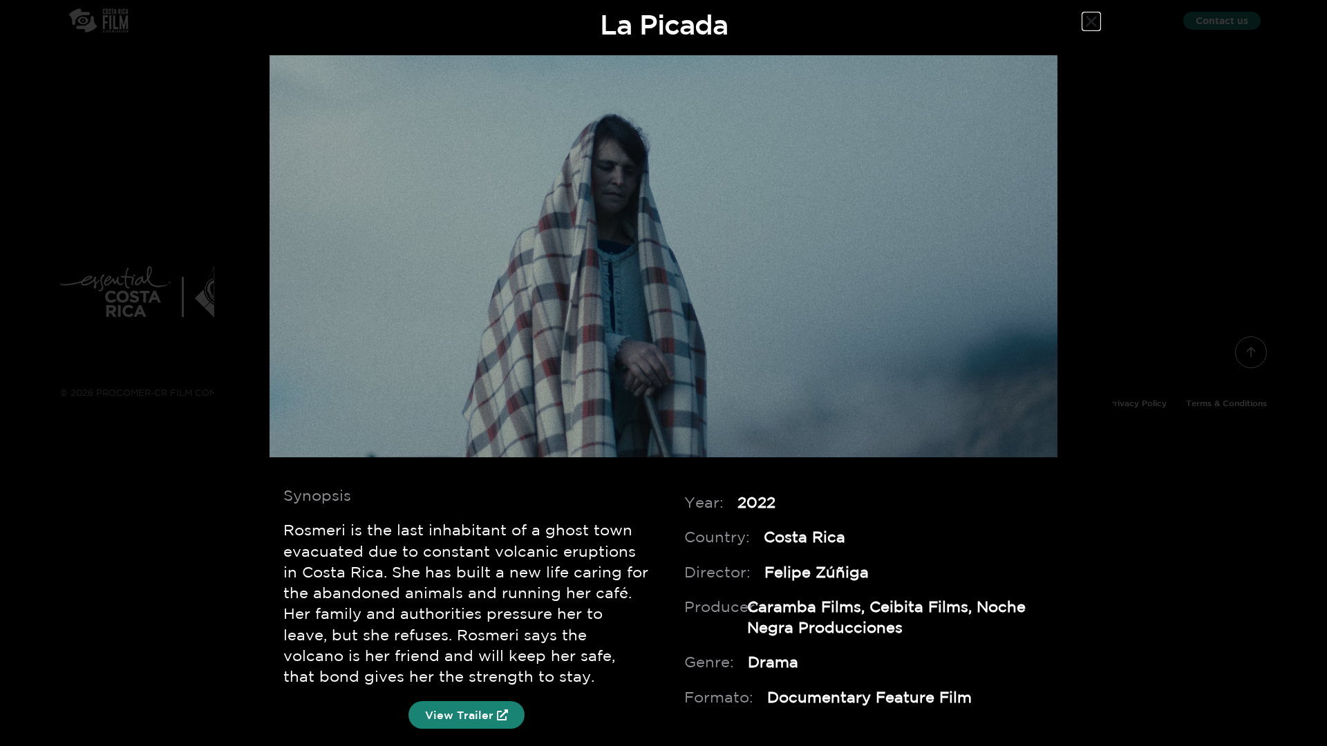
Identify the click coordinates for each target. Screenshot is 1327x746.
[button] (1091, 21)
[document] (663, 373)
